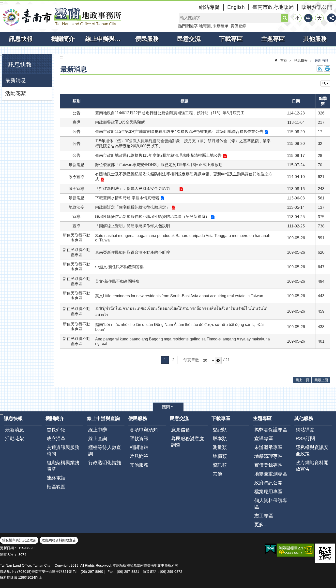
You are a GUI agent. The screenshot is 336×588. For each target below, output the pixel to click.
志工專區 (263, 515)
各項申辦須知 (144, 429)
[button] (218, 360)
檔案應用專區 (268, 491)
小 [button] (297, 18)
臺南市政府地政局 (273, 7)
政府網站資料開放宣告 (312, 466)
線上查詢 (97, 438)
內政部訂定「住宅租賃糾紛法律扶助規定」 (132, 207)
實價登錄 (238, 26)
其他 (217, 473)
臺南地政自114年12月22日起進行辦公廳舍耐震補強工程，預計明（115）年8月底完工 (169, 113)
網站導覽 (209, 7)
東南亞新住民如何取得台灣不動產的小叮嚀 (132, 252)
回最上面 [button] (321, 380)
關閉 (166, 407)
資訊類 (220, 465)
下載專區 (231, 38)
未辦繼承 (221, 26)
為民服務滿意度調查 (187, 442)
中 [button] (308, 18)
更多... (260, 524)
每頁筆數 (191, 360)
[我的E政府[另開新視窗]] (270, 549)
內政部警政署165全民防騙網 (120, 122)
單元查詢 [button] (325, 83)
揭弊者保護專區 (270, 429)
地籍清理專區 (268, 456)
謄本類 (220, 438)
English (236, 7)
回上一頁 (302, 380)
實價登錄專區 (268, 465)
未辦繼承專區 (268, 447)
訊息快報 (21, 38)
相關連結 (139, 447)
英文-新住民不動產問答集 (117, 281)
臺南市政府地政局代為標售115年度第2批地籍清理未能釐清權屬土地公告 (158, 155)
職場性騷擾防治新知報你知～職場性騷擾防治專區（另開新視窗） (152, 216)
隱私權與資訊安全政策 (312, 450)
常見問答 (139, 456)
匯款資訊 (139, 438)
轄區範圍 (56, 486)
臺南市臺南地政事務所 (61, 16)
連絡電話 (56, 477)
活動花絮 (15, 93)
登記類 (220, 429)
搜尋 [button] (284, 18)
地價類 (220, 456)
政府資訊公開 (316, 7)
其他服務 (315, 38)
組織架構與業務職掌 (63, 466)
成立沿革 (56, 438)
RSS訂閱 (305, 438)
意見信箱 (180, 429)
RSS (320, 68)
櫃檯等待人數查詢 (104, 450)
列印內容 (327, 68)
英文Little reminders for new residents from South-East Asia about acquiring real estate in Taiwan (179, 296)
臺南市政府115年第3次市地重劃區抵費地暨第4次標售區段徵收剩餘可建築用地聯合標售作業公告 (179, 131)
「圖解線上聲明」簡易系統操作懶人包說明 (132, 226)
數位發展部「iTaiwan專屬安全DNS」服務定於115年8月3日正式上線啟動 (158, 165)
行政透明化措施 (104, 462)
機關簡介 (63, 38)
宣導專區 (263, 438)
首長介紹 (56, 429)
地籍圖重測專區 (270, 473)
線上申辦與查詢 (105, 38)
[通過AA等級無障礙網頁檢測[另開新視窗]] (295, 550)
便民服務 (147, 38)
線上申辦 (97, 429)
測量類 (220, 447)
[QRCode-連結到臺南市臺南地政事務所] (325, 553)
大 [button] (319, 18)
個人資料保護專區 (270, 503)
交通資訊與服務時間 (63, 450)
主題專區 (273, 38)
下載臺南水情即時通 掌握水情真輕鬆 (127, 198)
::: (1, 3)
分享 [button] (331, 18)
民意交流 (189, 38)
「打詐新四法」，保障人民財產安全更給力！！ (136, 188)
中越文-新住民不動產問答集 (119, 267)
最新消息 (15, 80)
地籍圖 (205, 26)
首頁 (283, 60)
